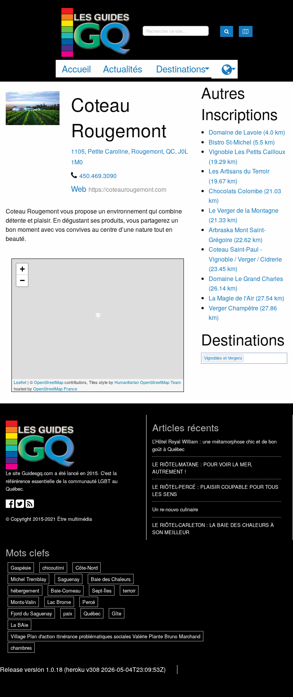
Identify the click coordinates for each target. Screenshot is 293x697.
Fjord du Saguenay (31, 613)
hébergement (25, 590)
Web (118, 188)
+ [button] (22, 269)
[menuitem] (224, 69)
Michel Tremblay (28, 579)
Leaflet (20, 382)
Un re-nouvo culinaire (175, 509)
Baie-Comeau (65, 590)
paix (67, 613)
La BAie (19, 624)
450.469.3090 (98, 175)
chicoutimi (53, 567)
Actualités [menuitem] (122, 68)
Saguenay (68, 579)
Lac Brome (59, 601)
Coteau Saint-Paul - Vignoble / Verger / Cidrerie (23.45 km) (245, 259)
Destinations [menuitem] (181, 68)
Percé (88, 601)
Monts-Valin (23, 601)
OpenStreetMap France (55, 388)
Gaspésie (21, 567)
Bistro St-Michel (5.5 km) (242, 142)
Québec (92, 613)
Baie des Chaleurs (110, 579)
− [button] (22, 280)
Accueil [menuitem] (76, 68)
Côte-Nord (87, 567)
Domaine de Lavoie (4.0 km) (247, 132)
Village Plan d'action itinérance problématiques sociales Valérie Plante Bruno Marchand (105, 636)
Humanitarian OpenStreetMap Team (147, 382)
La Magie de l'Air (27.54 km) (246, 298)
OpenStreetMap (48, 382)
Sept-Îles (101, 590)
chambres (21, 647)
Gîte (116, 613)
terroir (129, 590)
